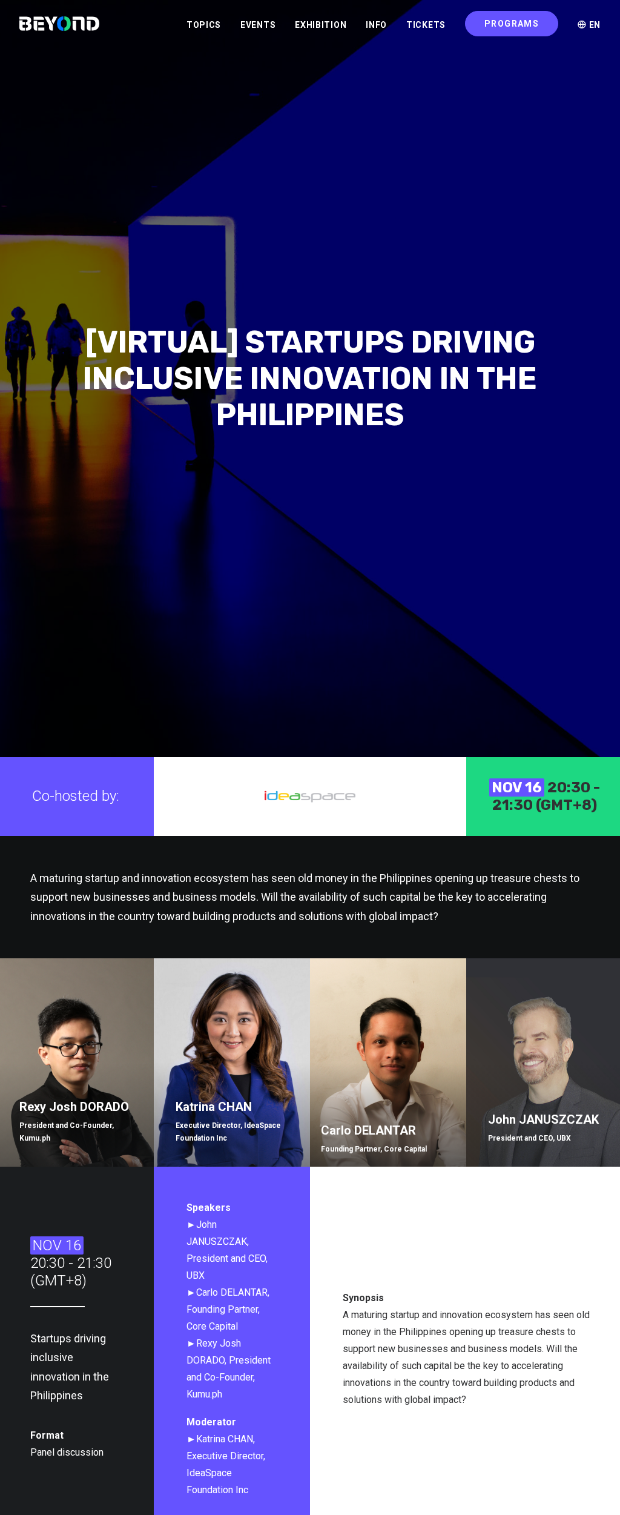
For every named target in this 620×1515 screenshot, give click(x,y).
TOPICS (203, 25)
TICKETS (426, 25)
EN (594, 25)
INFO (376, 25)
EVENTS (257, 25)
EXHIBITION (320, 25)
